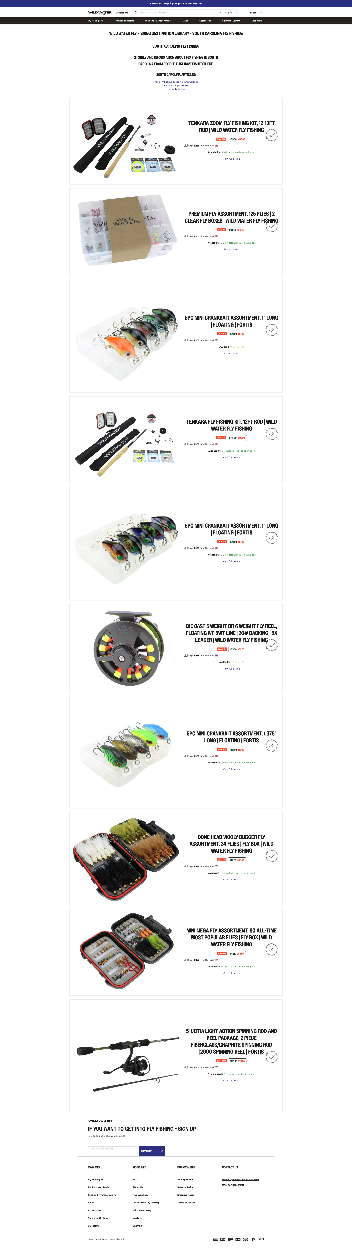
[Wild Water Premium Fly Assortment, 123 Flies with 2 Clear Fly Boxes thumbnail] (79, 279)
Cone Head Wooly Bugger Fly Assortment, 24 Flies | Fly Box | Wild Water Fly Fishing (231, 844)
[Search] (136, 13)
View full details (231, 159)
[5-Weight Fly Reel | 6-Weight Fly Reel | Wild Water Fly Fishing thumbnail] (79, 695)
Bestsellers (122, 12)
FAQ (135, 1179)
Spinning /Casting (231, 21)
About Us (138, 1187)
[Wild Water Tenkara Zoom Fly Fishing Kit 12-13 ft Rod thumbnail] (79, 188)
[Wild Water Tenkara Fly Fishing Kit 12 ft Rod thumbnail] (79, 487)
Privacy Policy (185, 1179)
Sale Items (257, 21)
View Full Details (232, 249)
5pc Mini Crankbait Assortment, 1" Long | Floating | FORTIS (231, 321)
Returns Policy (185, 1187)
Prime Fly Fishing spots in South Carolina (175, 82)
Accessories (205, 21)
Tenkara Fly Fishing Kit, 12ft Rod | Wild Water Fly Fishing (231, 425)
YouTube (137, 1218)
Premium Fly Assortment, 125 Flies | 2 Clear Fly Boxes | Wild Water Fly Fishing (231, 217)
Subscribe (146, 1151)
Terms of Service (186, 1202)
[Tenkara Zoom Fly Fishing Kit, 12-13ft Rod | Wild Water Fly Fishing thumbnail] (159, 188)
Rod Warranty (140, 1195)
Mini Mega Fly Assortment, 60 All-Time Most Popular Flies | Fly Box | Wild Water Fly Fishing (231, 937)
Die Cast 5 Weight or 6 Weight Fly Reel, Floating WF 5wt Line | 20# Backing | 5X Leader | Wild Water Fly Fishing (231, 633)
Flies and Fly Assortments (158, 21)
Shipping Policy (185, 1195)
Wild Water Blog (142, 1210)
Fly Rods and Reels (125, 21)
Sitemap (137, 1225)
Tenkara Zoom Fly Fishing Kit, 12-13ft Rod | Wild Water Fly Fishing (231, 127)
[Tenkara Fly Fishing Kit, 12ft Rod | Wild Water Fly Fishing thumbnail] (159, 487)
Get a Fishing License (176, 85)
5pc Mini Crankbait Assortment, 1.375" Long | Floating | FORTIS (231, 737)
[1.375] (79, 812)
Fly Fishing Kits (96, 21)
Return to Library (176, 89)
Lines (186, 21)
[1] (79, 396)
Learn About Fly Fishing (146, 1202)
